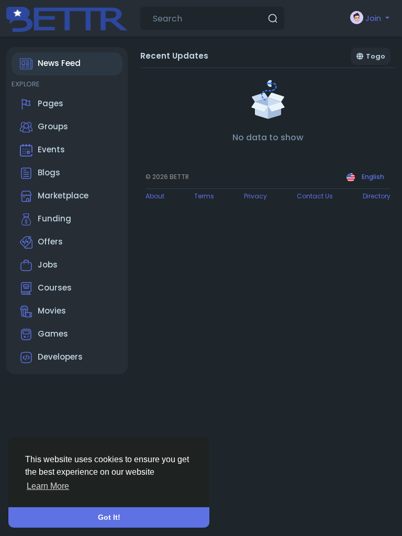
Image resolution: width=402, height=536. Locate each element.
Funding (54, 218)
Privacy (255, 196)
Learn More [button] (48, 486)
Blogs (49, 172)
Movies (52, 310)
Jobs (48, 264)
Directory (376, 196)
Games (53, 333)
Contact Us (315, 196)
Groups (53, 126)
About (155, 196)
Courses (55, 287)
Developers (60, 356)
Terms (204, 196)
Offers (50, 241)
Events (51, 149)
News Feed (59, 63)
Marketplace (63, 195)
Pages (50, 103)
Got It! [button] (109, 517)
